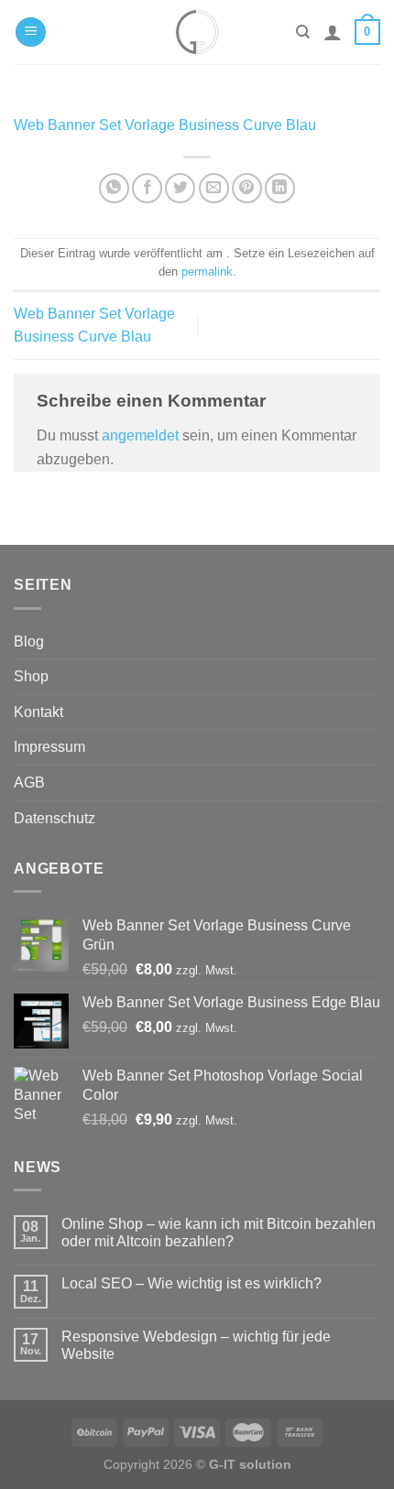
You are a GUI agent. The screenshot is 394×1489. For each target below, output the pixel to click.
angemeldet (140, 435)
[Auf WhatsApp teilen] (114, 188)
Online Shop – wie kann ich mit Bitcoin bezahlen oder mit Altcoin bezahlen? (218, 1232)
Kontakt (38, 712)
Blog (29, 641)
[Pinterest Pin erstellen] (247, 188)
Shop (31, 676)
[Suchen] (303, 32)
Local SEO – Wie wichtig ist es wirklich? (191, 1283)
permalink (207, 271)
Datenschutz (54, 818)
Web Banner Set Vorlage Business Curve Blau (165, 125)
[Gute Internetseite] (197, 32)
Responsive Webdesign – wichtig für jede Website (196, 1345)
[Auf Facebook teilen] (147, 188)
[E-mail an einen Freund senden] (214, 188)
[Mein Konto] (332, 32)
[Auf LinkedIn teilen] (280, 188)
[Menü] (31, 32)
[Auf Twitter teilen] (180, 188)
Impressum (49, 747)
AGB (29, 782)
